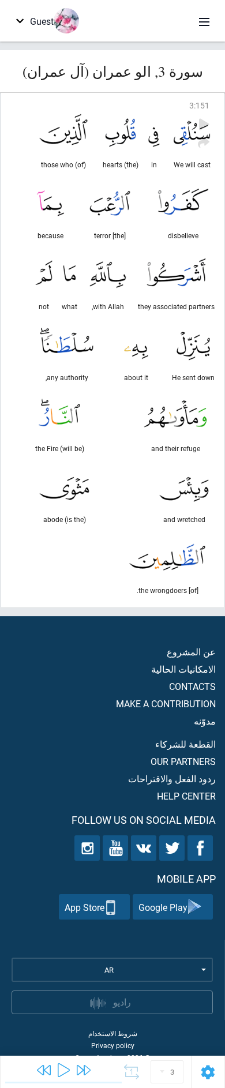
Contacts (192, 686)
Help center (186, 796)
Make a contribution (166, 703)
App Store (84, 907)
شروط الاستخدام (112, 1033)
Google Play (162, 907)
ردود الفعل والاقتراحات (172, 778)
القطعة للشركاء (185, 744)
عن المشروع (191, 652)
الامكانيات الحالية (183, 669)
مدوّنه (205, 721)
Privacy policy (112, 1045)
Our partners (183, 761)
